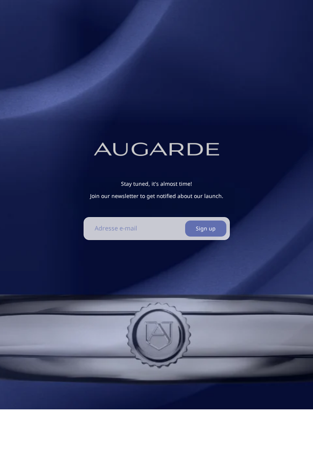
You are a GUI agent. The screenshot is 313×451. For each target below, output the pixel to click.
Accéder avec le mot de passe (73, 435)
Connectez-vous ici (254, 434)
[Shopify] (201, 419)
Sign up (206, 228)
